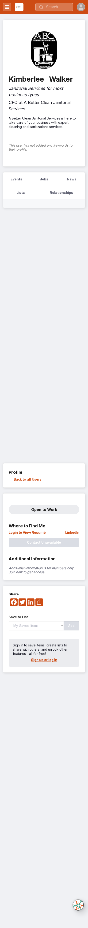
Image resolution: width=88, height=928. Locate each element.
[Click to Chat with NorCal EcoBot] (78, 905)
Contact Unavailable (44, 542)
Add (71, 626)
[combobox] (54, 7)
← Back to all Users (25, 479)
